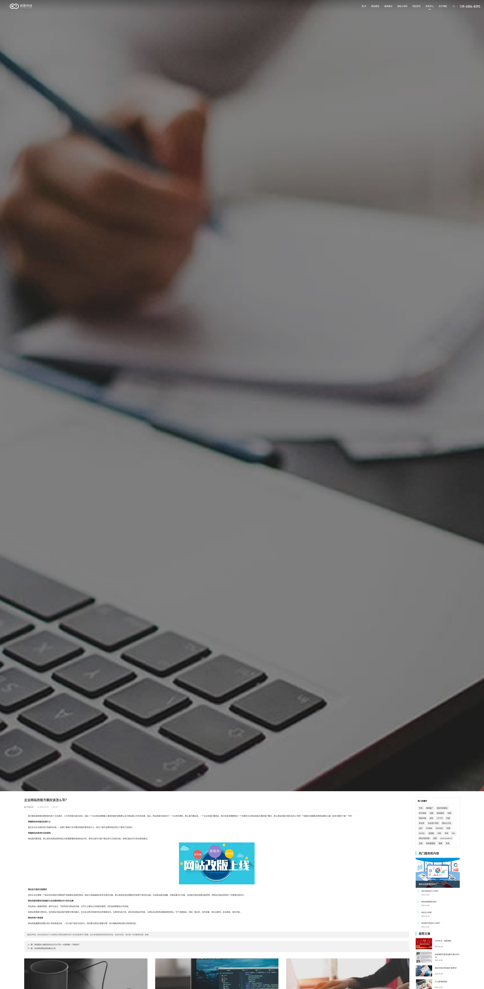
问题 (431, 813)
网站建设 (375, 6)
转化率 (421, 823)
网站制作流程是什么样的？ (431, 923)
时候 (448, 828)
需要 (440, 843)
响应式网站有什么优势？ (430, 891)
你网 (449, 813)
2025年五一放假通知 (443, 941)
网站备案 (440, 813)
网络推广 (429, 808)
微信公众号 (446, 823)
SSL (453, 833)
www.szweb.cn (446, 838)
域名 (431, 818)
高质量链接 (430, 843)
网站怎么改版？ (427, 912)
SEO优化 (439, 828)
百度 (420, 843)
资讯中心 (430, 6)
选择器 (431, 833)
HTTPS (440, 818)
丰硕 (446, 833)
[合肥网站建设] (21, 6)
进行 (420, 828)
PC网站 (429, 828)
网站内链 (422, 818)
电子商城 (422, 813)
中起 (439, 833)
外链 (448, 818)
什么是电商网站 (441, 982)
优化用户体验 (433, 823)
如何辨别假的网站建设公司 (45, 948)
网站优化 (417, 6)
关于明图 (443, 6)
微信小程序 (402, 6)
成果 (435, 838)
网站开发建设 (442, 808)
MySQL (422, 833)
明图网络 (30, 807)
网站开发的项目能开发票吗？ (446, 968)
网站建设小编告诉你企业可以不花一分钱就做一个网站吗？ (57, 945)
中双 (420, 808)
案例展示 (388, 6)
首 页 (364, 6)
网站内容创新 (424, 838)
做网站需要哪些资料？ (428, 884)
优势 (447, 843)
